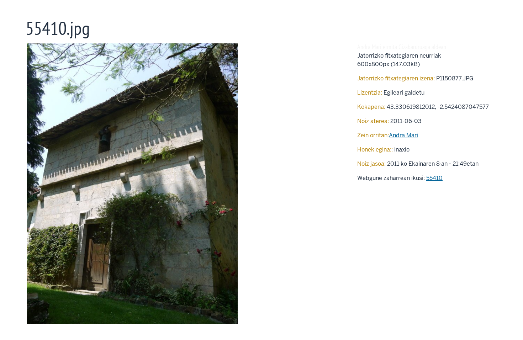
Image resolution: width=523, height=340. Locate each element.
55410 (434, 178)
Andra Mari (403, 135)
